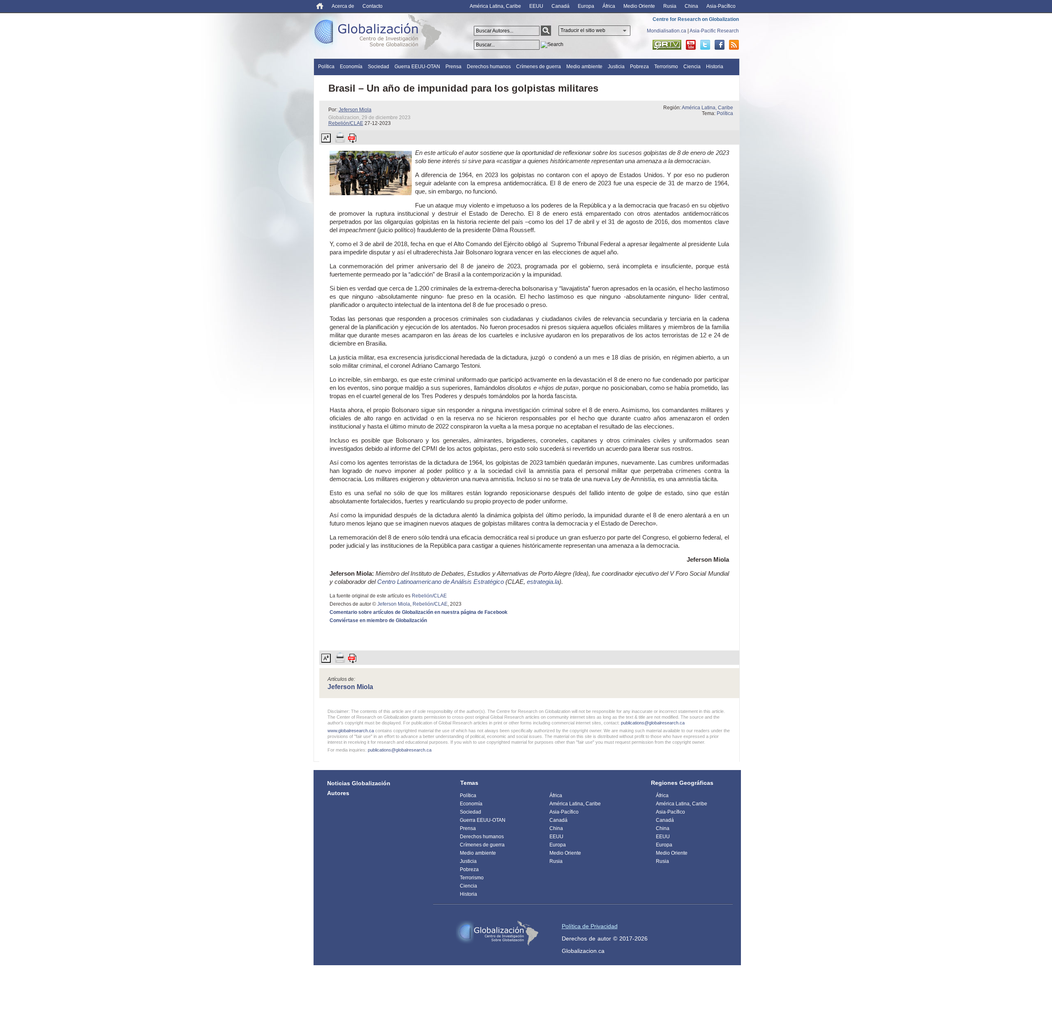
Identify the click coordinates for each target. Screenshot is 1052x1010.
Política (326, 66)
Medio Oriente (639, 6)
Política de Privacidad (590, 926)
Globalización (380, 33)
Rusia (669, 6)
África (608, 6)
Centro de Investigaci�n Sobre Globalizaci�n (497, 933)
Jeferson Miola (355, 110)
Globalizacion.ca (583, 951)
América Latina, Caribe (495, 6)
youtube (691, 45)
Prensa (453, 66)
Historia (714, 66)
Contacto (372, 6)
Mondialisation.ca (666, 31)
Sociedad (378, 66)
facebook (719, 45)
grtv (667, 45)
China (691, 6)
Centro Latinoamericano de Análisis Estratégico (440, 581)
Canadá (560, 6)
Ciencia (692, 66)
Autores (338, 793)
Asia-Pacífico (721, 6)
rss (734, 45)
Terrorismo (666, 66)
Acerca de (343, 6)
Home (319, 6)
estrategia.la (543, 581)
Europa (586, 6)
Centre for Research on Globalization (696, 19)
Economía (351, 66)
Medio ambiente (584, 66)
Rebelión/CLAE (345, 123)
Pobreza (639, 66)
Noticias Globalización (358, 783)
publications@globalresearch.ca (653, 722)
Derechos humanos (489, 66)
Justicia (616, 66)
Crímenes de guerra (538, 66)
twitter (705, 45)
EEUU (536, 6)
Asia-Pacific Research (714, 31)
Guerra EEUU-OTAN (417, 66)
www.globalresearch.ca (351, 730)
